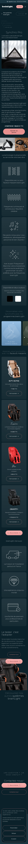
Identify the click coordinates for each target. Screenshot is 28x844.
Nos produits (8, 23)
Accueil (4, 21)
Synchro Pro (8, 27)
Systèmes (7, 25)
